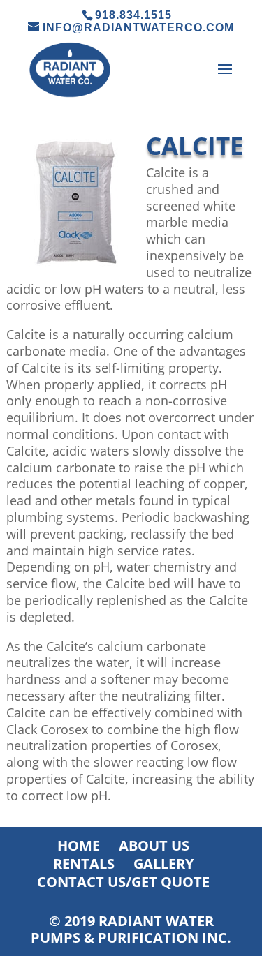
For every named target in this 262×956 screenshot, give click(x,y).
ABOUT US (154, 845)
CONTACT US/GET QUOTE (123, 881)
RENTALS (84, 863)
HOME (78, 845)
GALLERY (163, 863)
